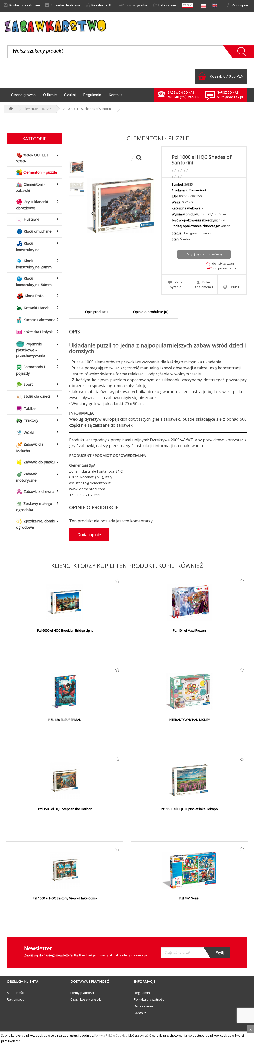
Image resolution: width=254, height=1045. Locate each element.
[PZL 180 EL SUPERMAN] (64, 691)
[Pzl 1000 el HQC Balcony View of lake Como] (64, 870)
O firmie (50, 95)
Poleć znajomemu (204, 284)
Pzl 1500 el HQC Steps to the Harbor (65, 809)
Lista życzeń (167, 5)
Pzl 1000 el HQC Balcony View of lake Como (65, 898)
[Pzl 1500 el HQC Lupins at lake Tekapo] (189, 780)
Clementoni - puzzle (37, 109)
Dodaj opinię (89, 534)
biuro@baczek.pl (230, 97)
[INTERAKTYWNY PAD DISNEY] (189, 691)
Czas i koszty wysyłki (86, 999)
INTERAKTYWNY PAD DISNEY (189, 720)
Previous (92, 213)
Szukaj (70, 95)
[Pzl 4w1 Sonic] (189, 870)
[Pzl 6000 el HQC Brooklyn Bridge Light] (64, 602)
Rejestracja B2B (102, 5)
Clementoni (197, 190)
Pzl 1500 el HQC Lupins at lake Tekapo (189, 809)
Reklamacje (15, 999)
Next (149, 213)
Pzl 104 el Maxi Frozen (189, 630)
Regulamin (92, 95)
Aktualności (15, 992)
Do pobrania (143, 1006)
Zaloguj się (239, 5)
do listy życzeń (223, 263)
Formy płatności (82, 992)
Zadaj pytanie (176, 284)
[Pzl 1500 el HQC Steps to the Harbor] (64, 780)
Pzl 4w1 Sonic (189, 898)
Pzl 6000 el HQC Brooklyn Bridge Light (65, 630)
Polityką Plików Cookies (110, 1035)
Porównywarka (136, 5)
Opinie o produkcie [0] (150, 311)
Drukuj (235, 287)
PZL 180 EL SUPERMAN (64, 720)
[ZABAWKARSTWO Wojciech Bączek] (11, 109)
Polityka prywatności (149, 999)
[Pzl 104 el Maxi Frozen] (189, 602)
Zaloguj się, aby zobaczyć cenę (204, 254)
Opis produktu (96, 311)
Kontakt (115, 95)
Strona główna (23, 95)
